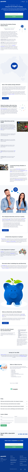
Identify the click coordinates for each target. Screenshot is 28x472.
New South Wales (8, 219)
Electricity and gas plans (4, 108)
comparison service (21, 355)
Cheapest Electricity (13, 462)
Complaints (21, 463)
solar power (7, 241)
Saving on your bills (3, 354)
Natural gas (2, 251)
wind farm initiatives (13, 241)
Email (1, 419)
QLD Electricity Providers (23, 461)
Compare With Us (5, 98)
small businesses (12, 253)
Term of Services (25, 469)
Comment (15, 416)
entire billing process (4, 265)
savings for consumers (11, 94)
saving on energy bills (24, 356)
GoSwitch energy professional (19, 179)
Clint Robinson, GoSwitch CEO (10, 28)
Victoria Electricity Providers (23, 459)
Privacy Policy (21, 469)
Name (2, 416)
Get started (14, 16)
